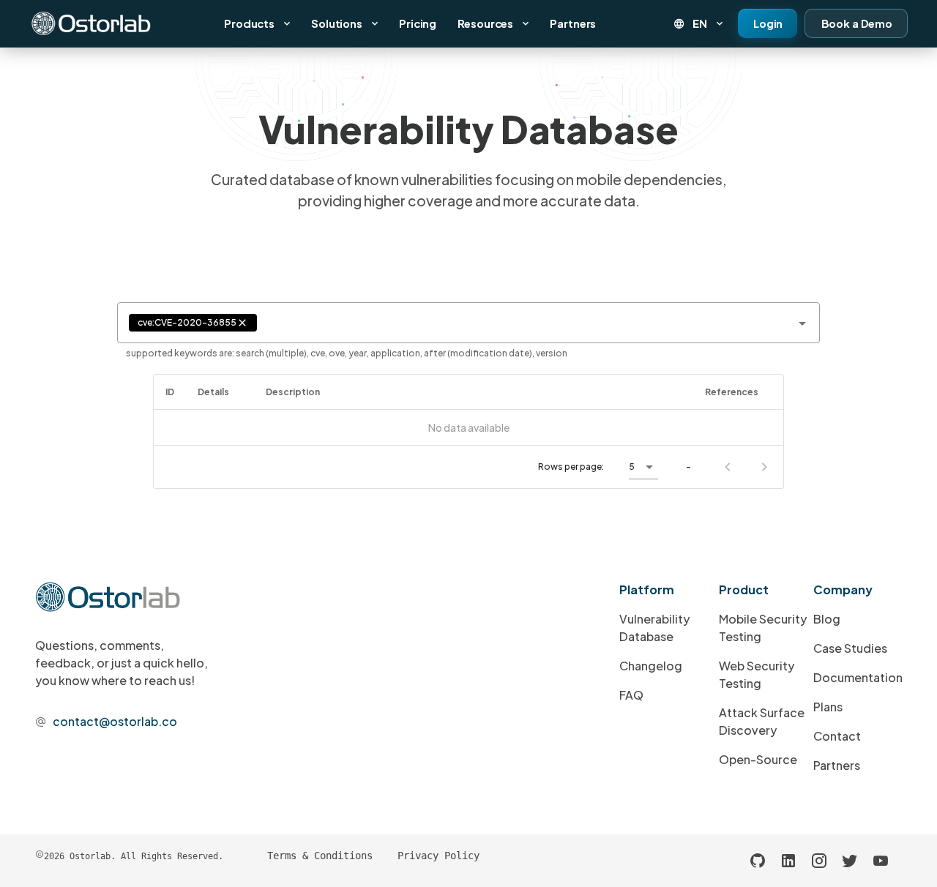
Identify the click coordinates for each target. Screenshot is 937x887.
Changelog (650, 665)
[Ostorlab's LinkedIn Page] (788, 860)
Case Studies (850, 648)
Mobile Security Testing (763, 627)
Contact (837, 736)
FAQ (631, 695)
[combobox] (468, 322)
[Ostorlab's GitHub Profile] (757, 860)
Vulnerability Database (654, 627)
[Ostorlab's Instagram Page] (819, 860)
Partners (836, 765)
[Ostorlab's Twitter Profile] (850, 860)
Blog (826, 618)
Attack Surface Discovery (762, 721)
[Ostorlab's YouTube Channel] (880, 860)
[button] (699, 23)
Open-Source (758, 759)
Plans (828, 706)
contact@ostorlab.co (115, 721)
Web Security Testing (756, 674)
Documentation (858, 677)
